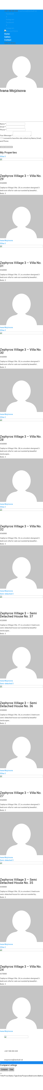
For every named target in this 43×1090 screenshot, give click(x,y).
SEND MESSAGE (6, 147)
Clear (11, 1069)
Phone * (3, 130)
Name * (3, 124)
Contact (7, 40)
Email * (3, 127)
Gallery (7, 37)
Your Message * (6, 135)
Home (7, 34)
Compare (4, 1069)
